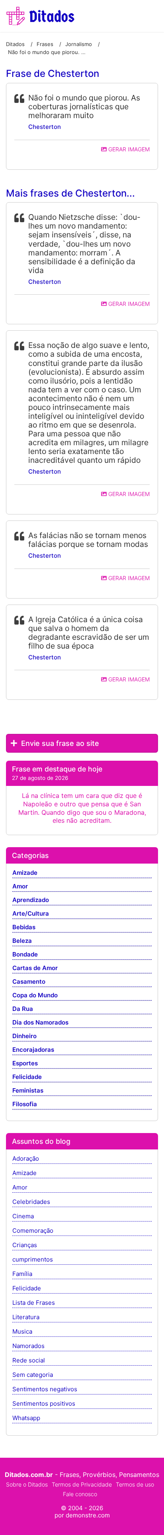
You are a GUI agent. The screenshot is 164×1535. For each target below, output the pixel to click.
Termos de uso (135, 1484)
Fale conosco (80, 1494)
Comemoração (32, 1231)
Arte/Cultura (30, 913)
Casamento (28, 981)
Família (22, 1274)
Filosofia (24, 1104)
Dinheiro (24, 1036)
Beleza (22, 941)
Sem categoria (32, 1375)
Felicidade (27, 1077)
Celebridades (31, 1202)
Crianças (24, 1245)
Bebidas (23, 927)
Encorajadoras (33, 1050)
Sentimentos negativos (44, 1389)
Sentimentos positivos (43, 1403)
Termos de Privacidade (82, 1484)
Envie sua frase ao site (59, 743)
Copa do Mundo (35, 995)
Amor (20, 886)
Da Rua (22, 1009)
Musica (22, 1331)
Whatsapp (26, 1418)
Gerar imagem (128, 149)
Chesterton (44, 127)
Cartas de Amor (35, 968)
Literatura (25, 1317)
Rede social (28, 1360)
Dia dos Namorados (40, 1022)
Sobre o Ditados (27, 1484)
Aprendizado (30, 900)
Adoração (25, 1158)
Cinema (23, 1216)
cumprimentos (32, 1259)
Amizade (24, 873)
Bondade (25, 954)
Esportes (25, 1063)
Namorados (28, 1346)
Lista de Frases (33, 1303)
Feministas (27, 1090)
